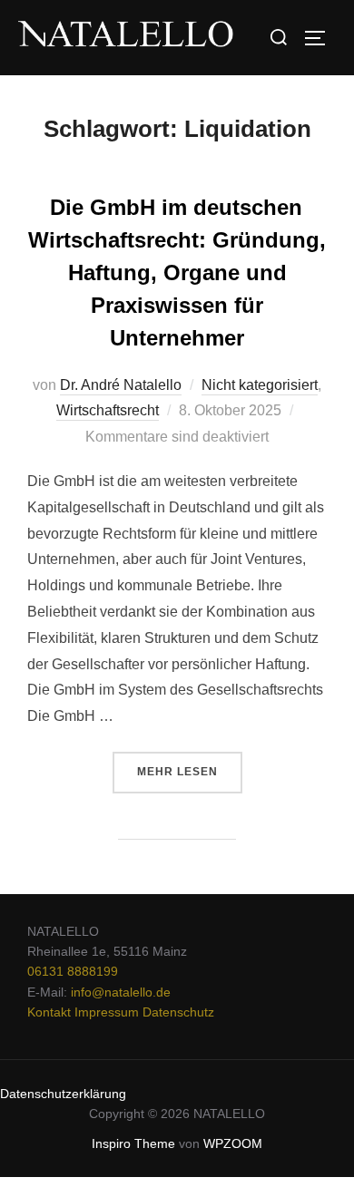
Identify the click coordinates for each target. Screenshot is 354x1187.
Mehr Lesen (189, 765)
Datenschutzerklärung (63, 1093)
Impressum (106, 1012)
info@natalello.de (121, 992)
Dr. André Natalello (121, 385)
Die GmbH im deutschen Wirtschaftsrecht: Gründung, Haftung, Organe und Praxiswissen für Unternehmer (177, 272)
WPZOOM (232, 1143)
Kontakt (49, 1012)
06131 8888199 (72, 971)
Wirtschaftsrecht (107, 410)
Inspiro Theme (133, 1143)
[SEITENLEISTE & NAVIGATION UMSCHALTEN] (321, 38)
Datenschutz (178, 1012)
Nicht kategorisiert (260, 385)
